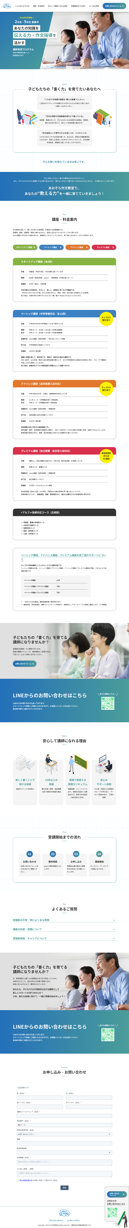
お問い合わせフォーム (113, 6)
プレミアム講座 (103, 247)
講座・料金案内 (38, 6)
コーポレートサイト (73, 1220)
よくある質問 (94, 6)
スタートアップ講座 (24, 247)
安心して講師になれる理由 (57, 6)
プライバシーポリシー (56, 1220)
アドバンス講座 (76, 247)
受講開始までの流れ (78, 6)
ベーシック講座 (50, 247)
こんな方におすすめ (22, 6)
